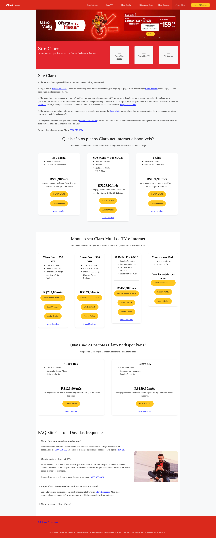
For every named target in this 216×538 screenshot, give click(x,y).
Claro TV (108, 5)
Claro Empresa (162, 5)
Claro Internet (91, 5)
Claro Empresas (103, 492)
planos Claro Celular (87, 121)
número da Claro (58, 89)
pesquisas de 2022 (129, 105)
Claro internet (151, 89)
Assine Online (59, 203)
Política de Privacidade (48, 522)
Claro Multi (114, 111)
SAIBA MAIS (59, 194)
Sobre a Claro (178, 5)
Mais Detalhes (59, 211)
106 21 (121, 450)
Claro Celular (125, 5)
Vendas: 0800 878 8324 (53, 293)
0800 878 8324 (199, 5)
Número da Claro (145, 5)
